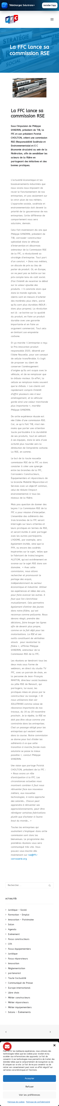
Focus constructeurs (18, 939)
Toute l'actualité (17, 978)
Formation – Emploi (18, 914)
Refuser (29, 1086)
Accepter (29, 1078)
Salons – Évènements (19, 1012)
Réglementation (16, 968)
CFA (10, 944)
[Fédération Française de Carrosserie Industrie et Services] (22, 19)
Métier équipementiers (20, 1007)
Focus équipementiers (19, 949)
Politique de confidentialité (38, 1102)
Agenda (12, 929)
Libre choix (13, 992)
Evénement (14, 934)
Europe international (19, 988)
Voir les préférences (29, 1095)
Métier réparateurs (18, 1002)
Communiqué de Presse (20, 983)
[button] (54, 1045)
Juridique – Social (17, 910)
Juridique (13, 953)
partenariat (14, 973)
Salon (11, 924)
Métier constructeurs (19, 997)
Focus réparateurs (18, 958)
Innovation (13, 963)
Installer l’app (50, 5)
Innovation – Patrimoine (21, 919)
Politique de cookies (16, 1102)
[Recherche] (29, 885)
